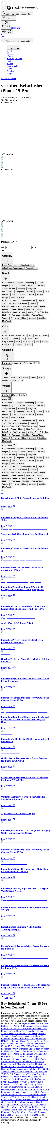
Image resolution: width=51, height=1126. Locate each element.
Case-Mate (22, 423)
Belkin (30, 432)
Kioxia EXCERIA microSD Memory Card (18, 420)
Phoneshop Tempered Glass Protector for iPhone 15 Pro (24, 1027)
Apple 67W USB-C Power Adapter (31, 1046)
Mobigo (5, 417)
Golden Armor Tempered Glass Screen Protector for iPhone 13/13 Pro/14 (25, 1071)
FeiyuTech (6, 432)
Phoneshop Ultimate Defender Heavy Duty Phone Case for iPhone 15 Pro (25, 1088)
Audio (9, 74)
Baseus (31, 405)
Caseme (33, 423)
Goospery (16, 435)
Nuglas (20, 403)
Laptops (10, 61)
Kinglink (41, 420)
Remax (23, 405)
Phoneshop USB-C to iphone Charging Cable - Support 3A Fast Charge (22, 1085)
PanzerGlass (37, 435)
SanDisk (39, 405)
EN (9, 19)
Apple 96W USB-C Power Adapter (27, 1082)
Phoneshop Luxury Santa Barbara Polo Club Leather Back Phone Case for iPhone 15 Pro (25, 1043)
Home (9, 68)
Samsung (21, 408)
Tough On (20, 411)
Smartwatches (13, 66)
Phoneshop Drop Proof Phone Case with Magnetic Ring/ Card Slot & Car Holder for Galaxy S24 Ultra (23, 1064)
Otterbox (5, 414)
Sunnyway (15, 438)
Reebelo (4, 1117)
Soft (4, 423)
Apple (12, 417)
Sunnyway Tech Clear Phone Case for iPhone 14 (24, 1029)
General (42, 426)
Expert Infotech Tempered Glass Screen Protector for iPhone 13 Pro (25, 1108)
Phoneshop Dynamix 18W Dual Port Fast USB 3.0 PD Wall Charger (24, 1055)
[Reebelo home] (22, 9)
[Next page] (14, 997)
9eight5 (5, 405)
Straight (40, 414)
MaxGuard (6, 441)
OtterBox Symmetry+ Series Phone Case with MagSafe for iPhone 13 (23, 1079)
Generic (5, 429)
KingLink (42, 438)
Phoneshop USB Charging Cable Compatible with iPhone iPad (22, 1067)
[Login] (4, 31)
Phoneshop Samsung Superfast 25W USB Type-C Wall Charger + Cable (24, 1095)
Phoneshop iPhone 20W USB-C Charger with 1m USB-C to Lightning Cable (23, 1039)
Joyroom (14, 405)
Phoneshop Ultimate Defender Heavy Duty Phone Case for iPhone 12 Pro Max (23, 1093)
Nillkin (31, 414)
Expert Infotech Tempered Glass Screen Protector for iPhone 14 (23, 1105)
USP (18, 426)
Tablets (10, 63)
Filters (4, 400)
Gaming (10, 71)
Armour (22, 432)
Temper (5, 438)
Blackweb (32, 438)
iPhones (10, 56)
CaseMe (20, 417)
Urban (23, 438)
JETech (15, 414)
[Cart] (3, 37)
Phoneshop (29, 403)
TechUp (40, 403)
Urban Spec (30, 429)
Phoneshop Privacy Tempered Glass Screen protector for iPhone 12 (23, 1034)
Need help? (16, 28)
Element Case (8, 426)
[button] (7, 356)
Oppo (39, 429)
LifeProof (6, 435)
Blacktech (12, 423)
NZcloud (39, 411)
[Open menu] (4, 3)
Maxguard (32, 408)
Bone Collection (41, 432)
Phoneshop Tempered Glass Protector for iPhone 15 (23, 1032)
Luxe (47, 411)
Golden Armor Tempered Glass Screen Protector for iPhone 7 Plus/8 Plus (25, 1075)
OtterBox (29, 411)
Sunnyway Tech (8, 408)
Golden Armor (7, 411)
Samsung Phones (14, 58)
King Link (26, 435)
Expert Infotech (8, 403)
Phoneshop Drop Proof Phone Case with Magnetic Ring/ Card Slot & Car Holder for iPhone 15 (23, 1113)
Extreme (23, 414)
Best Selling (7, 446)
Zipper (20, 429)
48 (11, 997)
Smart (13, 429)
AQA (15, 432)
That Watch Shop (29, 426)
